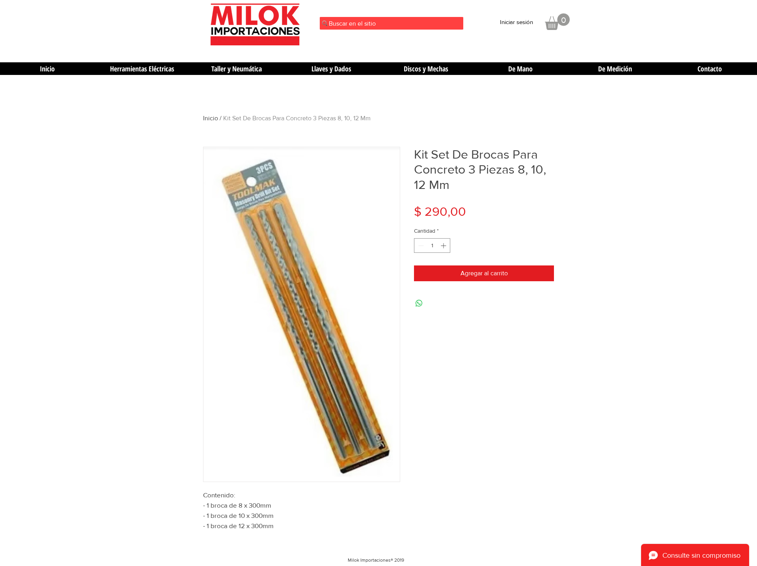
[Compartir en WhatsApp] (419, 303)
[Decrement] (420, 245)
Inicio (210, 118)
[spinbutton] (432, 245)
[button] (557, 21)
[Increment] (444, 245)
